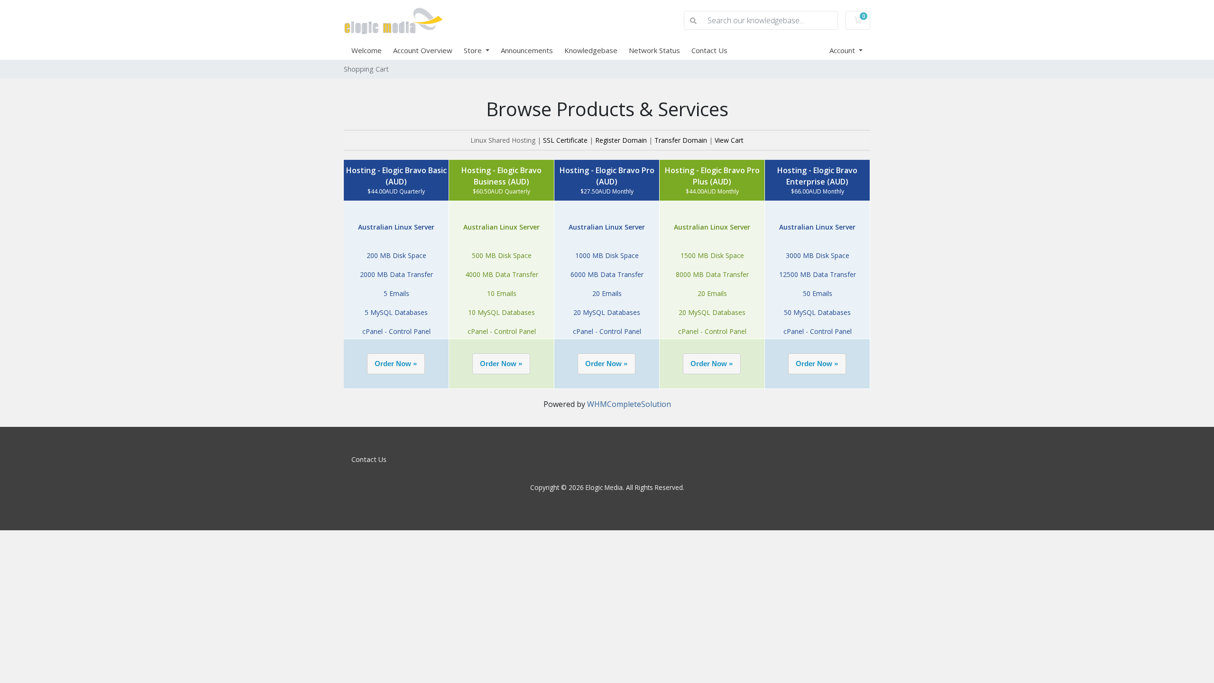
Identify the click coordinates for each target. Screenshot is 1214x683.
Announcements (527, 50)
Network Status (654, 50)
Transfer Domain (680, 140)
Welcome (366, 50)
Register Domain (621, 140)
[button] (396, 363)
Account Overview (422, 50)
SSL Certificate (565, 140)
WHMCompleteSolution (629, 404)
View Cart (729, 140)
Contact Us (709, 50)
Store (474, 50)
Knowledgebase (590, 50)
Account (843, 50)
